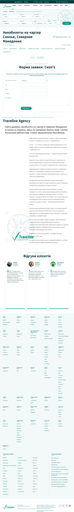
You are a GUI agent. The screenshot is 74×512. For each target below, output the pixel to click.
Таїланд (5, 486)
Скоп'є (6, 45)
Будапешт (5, 371)
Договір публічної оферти (58, 484)
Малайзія (20, 476)
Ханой (46, 428)
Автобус (35, 5)
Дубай (4, 320)
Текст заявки (8, 98)
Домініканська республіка (9, 465)
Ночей (54, 20)
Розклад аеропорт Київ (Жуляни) (59, 469)
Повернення (22, 48)
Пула (59, 354)
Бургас (46, 320)
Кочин (46, 375)
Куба (4, 476)
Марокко (20, 478)
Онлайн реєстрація (33, 48)
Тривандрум (47, 377)
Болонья (60, 375)
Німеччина (5, 463)
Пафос (60, 424)
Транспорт (36, 14)
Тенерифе (60, 340)
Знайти (67, 23)
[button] (27, 5)
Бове (18, 350)
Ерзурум (19, 439)
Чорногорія (21, 491)
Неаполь (60, 384)
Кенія (4, 473)
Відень (32, 320)
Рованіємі (5, 354)
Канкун (18, 410)
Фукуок (46, 426)
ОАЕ (34, 481)
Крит (45, 359)
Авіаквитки (40, 57)
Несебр (46, 324)
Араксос (46, 350)
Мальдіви (35, 476)
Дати (35, 21)
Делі (45, 373)
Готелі (20, 5)
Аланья (18, 424)
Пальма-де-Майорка (63, 336)
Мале (4, 410)
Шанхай (60, 326)
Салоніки (46, 363)
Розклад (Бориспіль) (47, 48)
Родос (46, 361)
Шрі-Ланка (5, 494)
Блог (61, 5)
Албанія (20, 457)
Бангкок (60, 410)
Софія (45, 322)
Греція (19, 463)
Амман (4, 449)
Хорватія (5, 491)
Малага (60, 338)
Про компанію (55, 458)
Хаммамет (5, 426)
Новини (56, 5)
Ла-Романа (33, 335)
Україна (20, 489)
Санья (59, 322)
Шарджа (5, 324)
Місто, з (22, 14)
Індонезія (20, 468)
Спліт (59, 357)
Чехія (34, 491)
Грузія (34, 463)
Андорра (35, 457)
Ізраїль (34, 465)
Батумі (32, 350)
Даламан (19, 430)
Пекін (59, 320)
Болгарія (5, 460)
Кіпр (19, 473)
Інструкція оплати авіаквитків (59, 477)
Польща (5, 483)
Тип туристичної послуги (11, 80)
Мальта (60, 400)
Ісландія (5, 470)
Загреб (60, 352)
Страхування (48, 5)
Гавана (4, 336)
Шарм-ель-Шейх (48, 338)
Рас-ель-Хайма (6, 322)
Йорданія (35, 468)
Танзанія (20, 486)
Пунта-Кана (33, 337)
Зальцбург (33, 322)
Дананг (46, 424)
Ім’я (6, 84)
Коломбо (19, 400)
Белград (46, 410)
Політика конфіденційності (58, 486)
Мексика (35, 478)
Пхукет (60, 414)
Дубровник (61, 350)
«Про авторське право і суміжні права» (46, 508)
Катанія (60, 377)
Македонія (11, 45)
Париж (18, 354)
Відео (66, 5)
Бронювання (13, 48)
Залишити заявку (37, 2)
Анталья (19, 426)
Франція (35, 489)
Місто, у (22, 21)
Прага (18, 336)
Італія (34, 470)
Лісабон (33, 410)
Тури (41, 5)
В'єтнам (35, 460)
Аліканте (60, 343)
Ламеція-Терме (62, 380)
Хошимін (46, 430)
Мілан (59, 382)
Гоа (45, 371)
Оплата (5, 48)
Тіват (32, 402)
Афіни (46, 352)
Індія (4, 468)
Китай (34, 473)
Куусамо (5, 352)
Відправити (26, 108)
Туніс (34, 486)
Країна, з (5, 14)
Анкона (60, 371)
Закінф (46, 354)
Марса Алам (47, 334)
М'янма (20, 481)
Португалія (20, 483)
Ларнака (60, 426)
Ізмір (18, 432)
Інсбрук (32, 324)
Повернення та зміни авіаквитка (59, 479)
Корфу (46, 357)
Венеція (60, 393)
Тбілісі (32, 352)
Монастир (5, 424)
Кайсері (19, 435)
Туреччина (5, 489)
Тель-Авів (33, 371)
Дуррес (18, 322)
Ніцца (18, 352)
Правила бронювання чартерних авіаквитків (59, 474)
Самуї (59, 416)
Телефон (7, 93)
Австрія (5, 457)
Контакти (46, 2)
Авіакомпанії (6, 52)
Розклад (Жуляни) (60, 48)
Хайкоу (60, 324)
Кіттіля (4, 350)
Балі (18, 371)
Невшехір (19, 437)
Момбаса (5, 400)
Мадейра (33, 412)
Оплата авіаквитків (56, 471)
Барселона (61, 334)
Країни (14, 5)
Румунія (35, 483)
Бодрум (19, 428)
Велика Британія (22, 460)
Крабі (59, 412)
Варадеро (5, 334)
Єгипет (19, 465)
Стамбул (19, 441)
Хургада (46, 336)
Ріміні (59, 391)
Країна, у (5, 21)
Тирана (18, 320)
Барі (59, 373)
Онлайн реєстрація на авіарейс (59, 482)
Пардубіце (19, 334)
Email (6, 89)
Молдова (5, 481)
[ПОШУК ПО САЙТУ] (13, 9)
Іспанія (19, 470)
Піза (59, 386)
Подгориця (33, 400)
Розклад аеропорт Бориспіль (58, 467)
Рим (59, 388)
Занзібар (33, 424)
